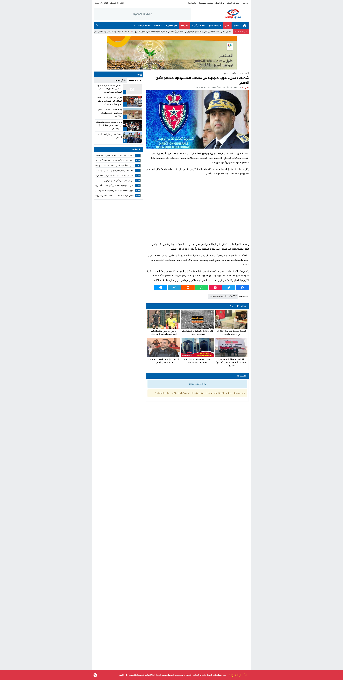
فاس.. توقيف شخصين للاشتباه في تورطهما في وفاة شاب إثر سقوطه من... (109, 125)
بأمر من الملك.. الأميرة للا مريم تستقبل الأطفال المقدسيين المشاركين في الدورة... (109, 88)
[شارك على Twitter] (229, 287)
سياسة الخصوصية (206, 3)
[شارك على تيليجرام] (174, 287)
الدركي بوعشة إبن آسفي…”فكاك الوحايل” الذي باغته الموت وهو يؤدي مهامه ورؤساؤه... (109, 100)
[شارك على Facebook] (242, 287)
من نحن (245, 3)
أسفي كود (245, 87)
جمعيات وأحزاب (198, 25)
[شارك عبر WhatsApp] (202, 287)
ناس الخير (158, 25)
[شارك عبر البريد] (215, 287)
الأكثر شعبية (120, 80)
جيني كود (184, 25)
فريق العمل (219, 3)
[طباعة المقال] (161, 287)
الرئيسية (244, 25)
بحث (97, 25)
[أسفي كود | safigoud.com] (220, 14)
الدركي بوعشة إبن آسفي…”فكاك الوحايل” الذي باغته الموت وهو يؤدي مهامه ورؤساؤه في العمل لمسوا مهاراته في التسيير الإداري (217, 31)
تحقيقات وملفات (143, 25)
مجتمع (236, 25)
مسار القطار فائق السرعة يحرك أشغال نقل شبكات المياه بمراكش (133, 31)
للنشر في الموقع (233, 3)
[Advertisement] (197, 209)
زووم (227, 25)
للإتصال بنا (192, 3)
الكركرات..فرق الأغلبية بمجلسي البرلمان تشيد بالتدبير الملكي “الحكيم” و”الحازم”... (231, 362)
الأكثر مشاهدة (135, 80)
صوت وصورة (171, 25)
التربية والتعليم (215, 25)
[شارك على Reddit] (188, 287)
